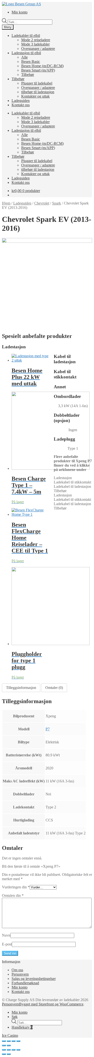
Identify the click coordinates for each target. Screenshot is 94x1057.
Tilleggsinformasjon (21, 688)
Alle (24, 57)
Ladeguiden (21, 101)
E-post (7, 944)
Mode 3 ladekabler (35, 44)
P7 (48, 729)
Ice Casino (10, 1035)
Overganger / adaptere (38, 48)
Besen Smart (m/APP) (38, 70)
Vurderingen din (16, 887)
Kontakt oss (21, 105)
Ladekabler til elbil (26, 35)
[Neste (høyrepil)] (9, 1045)
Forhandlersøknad (25, 983)
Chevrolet (41, 203)
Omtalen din (13, 895)
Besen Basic (30, 61)
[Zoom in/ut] (18, 1041)
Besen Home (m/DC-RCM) (42, 66)
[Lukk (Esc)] (4, 1041)
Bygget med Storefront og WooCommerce (51, 1004)
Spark (56, 203)
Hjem (6, 203)
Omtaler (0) (54, 688)
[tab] (21, 687)
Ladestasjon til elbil (26, 53)
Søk (15, 1017)
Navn (6, 935)
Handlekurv (22, 1027)
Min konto (19, 12)
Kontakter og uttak (35, 96)
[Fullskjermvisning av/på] (13, 1041)
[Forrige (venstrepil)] (4, 1045)
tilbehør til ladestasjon (37, 92)
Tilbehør (27, 75)
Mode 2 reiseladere (35, 40)
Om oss (17, 970)
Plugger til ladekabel (36, 83)
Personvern (20, 974)
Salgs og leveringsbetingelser (34, 979)
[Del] (9, 1041)
